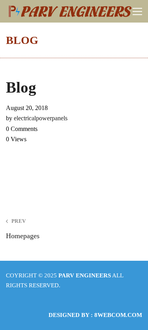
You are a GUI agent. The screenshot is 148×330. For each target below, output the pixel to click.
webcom (118, 315)
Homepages (22, 229)
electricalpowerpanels (40, 118)
